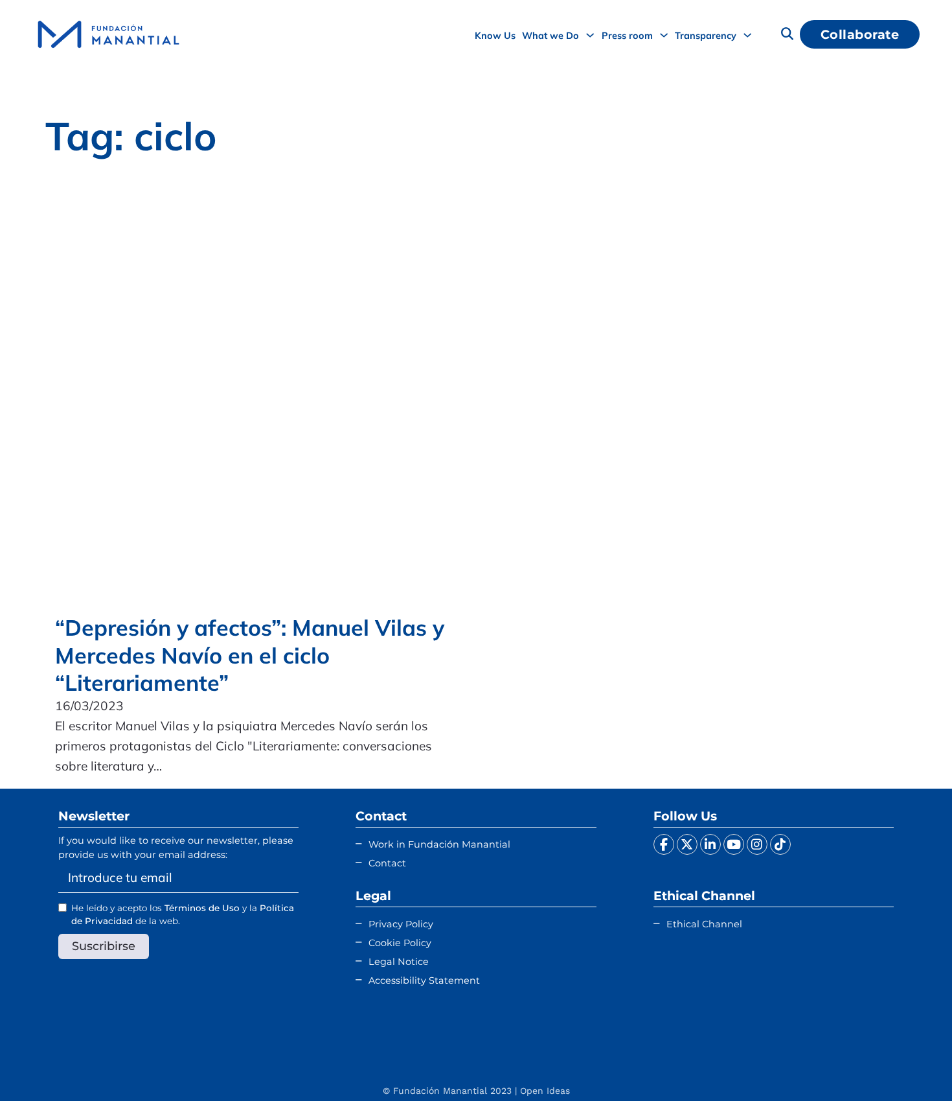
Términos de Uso (202, 908)
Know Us (495, 35)
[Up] (910, 1065)
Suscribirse (103, 946)
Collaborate (860, 34)
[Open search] (787, 34)
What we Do (550, 35)
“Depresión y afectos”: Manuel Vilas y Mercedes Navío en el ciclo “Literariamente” (249, 655)
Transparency (705, 35)
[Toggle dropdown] (590, 35)
